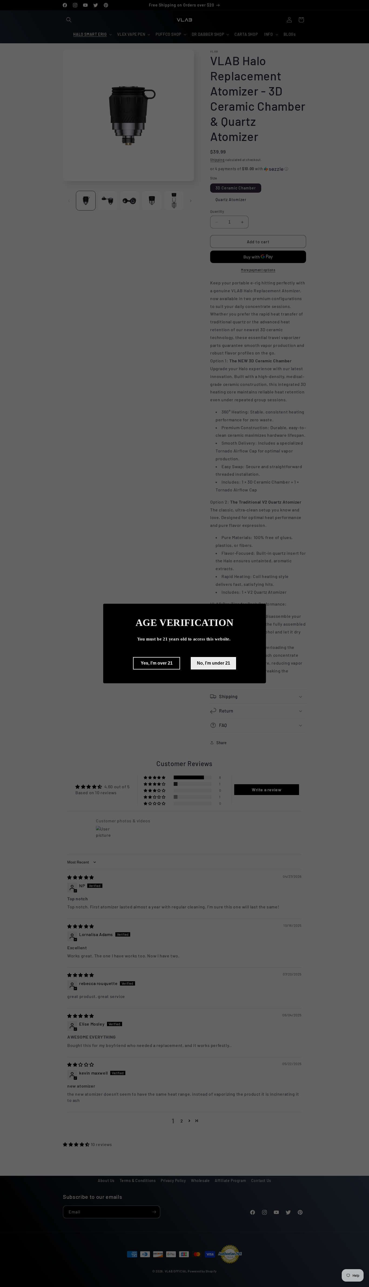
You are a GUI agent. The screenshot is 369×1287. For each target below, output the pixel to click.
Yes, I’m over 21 (157, 663)
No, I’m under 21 (213, 663)
